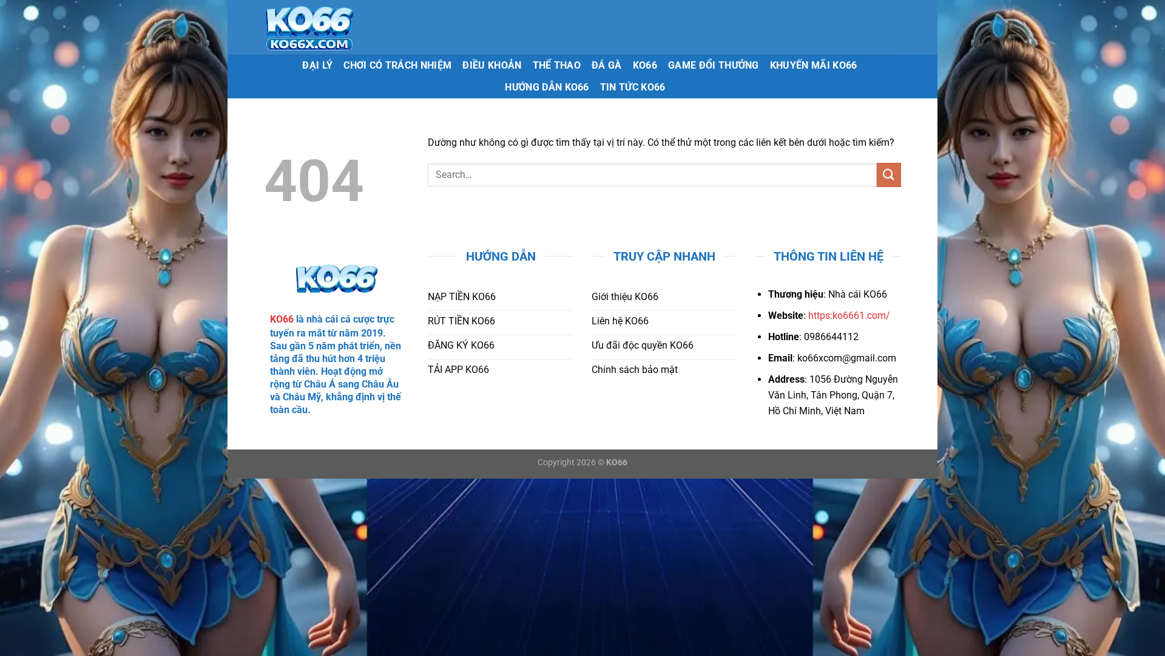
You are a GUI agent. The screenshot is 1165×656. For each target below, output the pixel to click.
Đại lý (317, 65)
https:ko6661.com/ (849, 315)
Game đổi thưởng (713, 65)
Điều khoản (491, 65)
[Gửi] (889, 174)
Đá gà (607, 65)
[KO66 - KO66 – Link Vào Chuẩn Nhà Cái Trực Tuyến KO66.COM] (346, 27)
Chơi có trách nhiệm (397, 65)
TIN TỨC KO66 (633, 87)
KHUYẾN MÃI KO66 (813, 65)
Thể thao (557, 65)
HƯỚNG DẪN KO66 (547, 87)
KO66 (645, 65)
